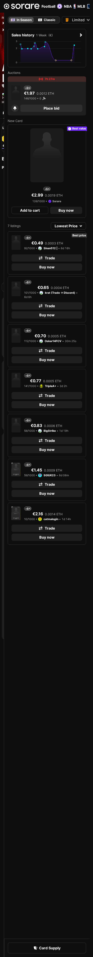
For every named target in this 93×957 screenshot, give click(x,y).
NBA (68, 6)
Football (48, 6)
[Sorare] (22, 6)
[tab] (47, 19)
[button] (15, 108)
